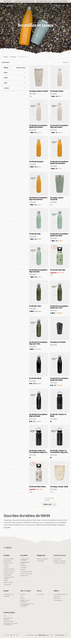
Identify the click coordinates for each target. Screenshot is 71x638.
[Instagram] (8, 635)
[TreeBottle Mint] (38, 220)
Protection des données (8, 618)
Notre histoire (57, 559)
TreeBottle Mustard (36, 161)
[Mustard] (30, 167)
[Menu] (2, 6)
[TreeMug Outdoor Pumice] (38, 77)
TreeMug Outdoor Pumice (38, 91)
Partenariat (57, 598)
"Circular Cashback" (26, 571)
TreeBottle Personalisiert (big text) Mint (38, 270)
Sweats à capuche (9, 569)
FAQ (21, 596)
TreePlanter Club (8, 594)
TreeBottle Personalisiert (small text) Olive (59, 307)
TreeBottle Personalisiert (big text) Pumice (59, 126)
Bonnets (6, 567)
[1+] (62, 96)
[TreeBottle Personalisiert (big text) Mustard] (38, 184)
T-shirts (6, 565)
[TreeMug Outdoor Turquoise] (59, 184)
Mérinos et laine (8, 582)
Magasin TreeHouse (59, 561)
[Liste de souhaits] (64, 5)
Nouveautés (7, 561)
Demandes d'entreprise (60, 594)
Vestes (6, 580)
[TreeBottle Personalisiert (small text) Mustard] (59, 148)
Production (23, 567)
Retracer (22, 569)
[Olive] (56, 96)
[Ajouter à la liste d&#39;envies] (45, 67)
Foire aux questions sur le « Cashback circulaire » (27, 605)
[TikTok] (17, 635)
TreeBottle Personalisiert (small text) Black (59, 379)
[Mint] (58, 96)
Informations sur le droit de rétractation (10, 624)
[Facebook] (5, 635)
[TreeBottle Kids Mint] (59, 256)
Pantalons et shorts (9, 571)
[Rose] (60, 96)
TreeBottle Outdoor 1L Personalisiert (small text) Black (38, 451)
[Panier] (67, 5)
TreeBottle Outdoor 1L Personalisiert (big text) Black (58, 451)
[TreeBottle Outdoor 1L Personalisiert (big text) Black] (59, 437)
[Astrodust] (59, 96)
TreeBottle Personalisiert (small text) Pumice (38, 126)
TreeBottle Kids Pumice (37, 486)
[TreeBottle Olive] (38, 292)
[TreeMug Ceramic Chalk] (59, 473)
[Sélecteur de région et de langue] (56, 5)
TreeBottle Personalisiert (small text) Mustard (59, 162)
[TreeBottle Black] (38, 364)
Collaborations (58, 600)
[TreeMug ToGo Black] (59, 328)
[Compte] (60, 5)
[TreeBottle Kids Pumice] (38, 473)
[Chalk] (51, 492)
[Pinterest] (14, 635)
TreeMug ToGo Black (58, 342)
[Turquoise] (31, 96)
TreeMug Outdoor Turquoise (57, 198)
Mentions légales (9, 621)
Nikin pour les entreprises (60, 1)
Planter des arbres (42, 559)
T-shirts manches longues (9, 577)
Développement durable (25, 562)
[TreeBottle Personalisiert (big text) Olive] (38, 328)
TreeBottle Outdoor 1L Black (58, 415)
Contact (22, 594)
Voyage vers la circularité (24, 559)
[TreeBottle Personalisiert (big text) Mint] (38, 256)
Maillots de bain (8, 573)
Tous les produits (9, 559)
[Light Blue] (55, 96)
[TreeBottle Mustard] (38, 148)
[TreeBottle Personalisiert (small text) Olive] (59, 292)
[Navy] (53, 96)
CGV (5, 616)
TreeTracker (40, 561)
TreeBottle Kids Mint (57, 270)
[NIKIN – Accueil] (7, 548)
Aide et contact (8, 1)
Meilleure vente (8, 563)
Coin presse (40, 594)
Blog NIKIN (7, 596)
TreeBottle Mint (35, 234)
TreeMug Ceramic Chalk (59, 486)
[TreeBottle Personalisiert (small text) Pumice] (38, 111)
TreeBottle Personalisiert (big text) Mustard (38, 198)
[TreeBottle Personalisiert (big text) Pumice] (59, 111)
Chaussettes (7, 575)
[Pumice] (30, 96)
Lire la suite (7, 527)
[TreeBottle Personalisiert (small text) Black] (59, 364)
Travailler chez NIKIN (59, 563)
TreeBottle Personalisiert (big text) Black (38, 415)
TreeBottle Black (35, 378)
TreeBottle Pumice (56, 91)
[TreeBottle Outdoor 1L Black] (59, 400)
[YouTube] (11, 635)
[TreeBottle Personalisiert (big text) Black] (38, 400)
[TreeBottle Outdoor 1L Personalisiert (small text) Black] (38, 437)
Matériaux (23, 565)
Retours (22, 598)
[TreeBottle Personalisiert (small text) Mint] (59, 220)
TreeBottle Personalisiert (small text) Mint (59, 234)
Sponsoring (57, 596)
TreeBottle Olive (35, 306)
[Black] (52, 96)
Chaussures (7, 584)
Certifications (24, 575)
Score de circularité (26, 573)
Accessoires (13, 57)
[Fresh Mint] (37, 132)
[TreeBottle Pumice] (59, 77)
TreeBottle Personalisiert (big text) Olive (38, 343)
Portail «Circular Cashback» (25, 601)
